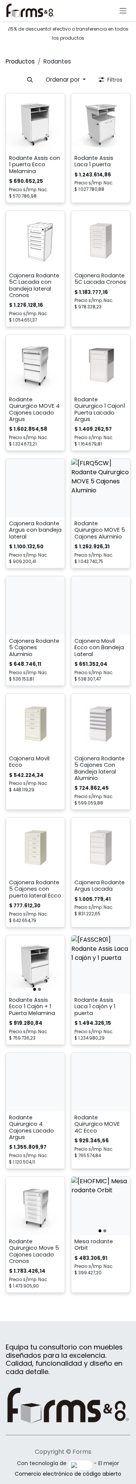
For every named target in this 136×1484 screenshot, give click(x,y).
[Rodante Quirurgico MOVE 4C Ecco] (100, 1082)
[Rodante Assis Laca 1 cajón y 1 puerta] (100, 964)
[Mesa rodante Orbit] (100, 1206)
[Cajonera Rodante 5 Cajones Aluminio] (35, 605)
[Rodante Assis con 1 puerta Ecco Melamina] (35, 122)
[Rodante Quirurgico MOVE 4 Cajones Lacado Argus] (35, 364)
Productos (20, 61)
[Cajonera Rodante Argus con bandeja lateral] (35, 488)
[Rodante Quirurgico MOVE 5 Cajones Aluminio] (100, 488)
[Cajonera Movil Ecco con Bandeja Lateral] (100, 605)
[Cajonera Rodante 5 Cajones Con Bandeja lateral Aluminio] (100, 723)
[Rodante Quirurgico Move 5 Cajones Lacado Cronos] (35, 1206)
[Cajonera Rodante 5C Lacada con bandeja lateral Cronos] (35, 240)
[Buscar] (30, 80)
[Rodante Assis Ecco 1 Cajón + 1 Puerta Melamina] (35, 964)
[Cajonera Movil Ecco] (35, 723)
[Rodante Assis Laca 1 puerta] (100, 122)
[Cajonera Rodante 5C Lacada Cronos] (100, 240)
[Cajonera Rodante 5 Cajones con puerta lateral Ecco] (35, 847)
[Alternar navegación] (123, 10)
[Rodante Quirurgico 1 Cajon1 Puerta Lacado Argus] (100, 364)
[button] (65, 80)
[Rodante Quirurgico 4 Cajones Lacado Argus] (35, 1082)
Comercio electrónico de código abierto (68, 1474)
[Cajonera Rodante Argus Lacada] (100, 847)
